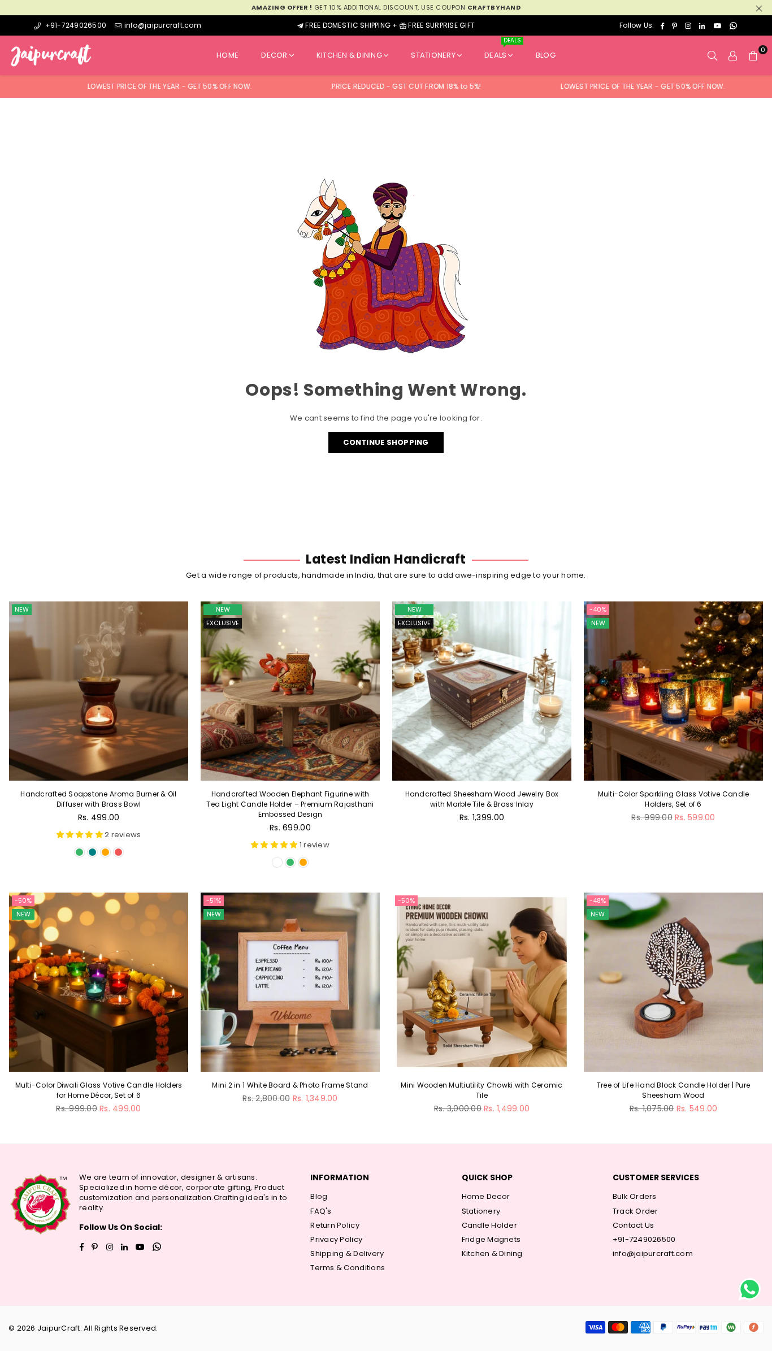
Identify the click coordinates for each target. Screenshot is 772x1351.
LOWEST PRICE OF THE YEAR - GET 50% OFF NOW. (126, 86)
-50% (23, 900)
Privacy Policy (336, 1239)
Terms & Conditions (347, 1267)
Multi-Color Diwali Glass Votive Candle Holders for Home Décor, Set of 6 (99, 1090)
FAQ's (320, 1211)
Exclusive (222, 622)
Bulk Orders (635, 1196)
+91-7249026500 (74, 25)
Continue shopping (385, 442)
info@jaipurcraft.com (162, 25)
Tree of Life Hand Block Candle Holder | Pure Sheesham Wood (673, 1090)
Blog (546, 55)
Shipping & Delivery (347, 1253)
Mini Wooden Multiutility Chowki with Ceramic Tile (481, 1090)
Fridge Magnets (491, 1239)
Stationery (433, 55)
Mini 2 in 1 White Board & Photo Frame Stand (290, 1085)
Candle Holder (489, 1225)
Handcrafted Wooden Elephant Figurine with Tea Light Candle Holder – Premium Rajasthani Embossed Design (290, 804)
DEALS (502, 50)
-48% (597, 900)
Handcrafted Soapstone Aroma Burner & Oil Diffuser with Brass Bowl (98, 799)
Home (227, 55)
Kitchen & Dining (349, 55)
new (22, 609)
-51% (213, 900)
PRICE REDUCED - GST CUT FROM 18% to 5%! (362, 86)
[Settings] (733, 55)
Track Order (635, 1211)
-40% (597, 609)
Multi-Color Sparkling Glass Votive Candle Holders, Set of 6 (673, 799)
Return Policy (334, 1225)
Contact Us (633, 1225)
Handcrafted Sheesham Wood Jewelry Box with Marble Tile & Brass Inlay (482, 799)
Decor (274, 55)
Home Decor (486, 1196)
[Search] (712, 55)
